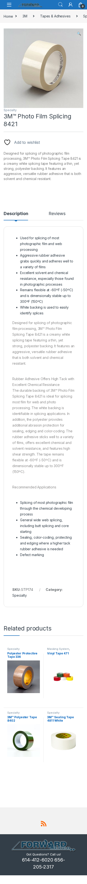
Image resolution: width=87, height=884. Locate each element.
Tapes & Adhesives (55, 16)
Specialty (10, 110)
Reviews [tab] (57, 213)
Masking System (58, 649)
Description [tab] (16, 213)
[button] (79, 33)
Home (8, 16)
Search (60, 4)
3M (24, 16)
